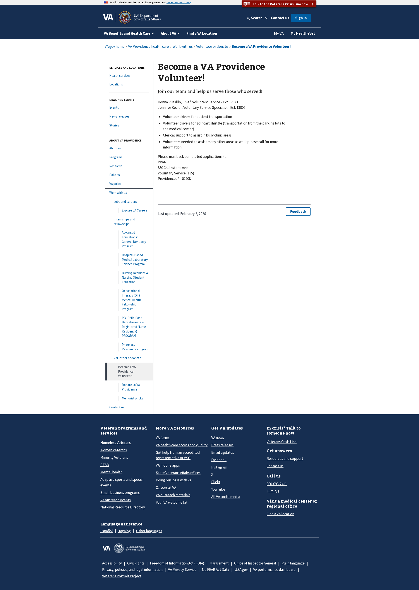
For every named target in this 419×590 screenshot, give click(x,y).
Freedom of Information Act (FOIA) (177, 563)
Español (106, 531)
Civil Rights (135, 563)
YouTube (218, 489)
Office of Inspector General (255, 563)
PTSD (104, 464)
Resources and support (285, 458)
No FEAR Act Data (215, 569)
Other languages (149, 531)
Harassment (219, 563)
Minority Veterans (114, 457)
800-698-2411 (277, 483)
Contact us (280, 17)
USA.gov (241, 569)
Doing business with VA (174, 480)
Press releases (222, 445)
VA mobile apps (168, 465)
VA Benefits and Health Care (127, 33)
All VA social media (225, 496)
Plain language (293, 563)
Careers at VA (166, 487)
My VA (279, 33)
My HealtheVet (303, 33)
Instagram (219, 467)
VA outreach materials (173, 495)
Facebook (219, 459)
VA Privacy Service (182, 569)
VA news (217, 437)
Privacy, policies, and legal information (132, 569)
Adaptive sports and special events (122, 482)
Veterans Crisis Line (282, 441)
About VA (168, 33)
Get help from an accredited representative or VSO (178, 455)
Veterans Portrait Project (121, 576)
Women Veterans (113, 450)
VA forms (163, 437)
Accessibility (112, 563)
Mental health (111, 472)
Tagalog (124, 531)
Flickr (215, 481)
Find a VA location (280, 514)
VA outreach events (115, 500)
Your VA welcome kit (171, 502)
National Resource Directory (122, 507)
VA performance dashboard (274, 569)
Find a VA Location (202, 33)
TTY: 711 (273, 491)
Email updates (222, 452)
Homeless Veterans (115, 442)
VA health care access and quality (182, 445)
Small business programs (120, 492)
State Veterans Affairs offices (178, 472)
